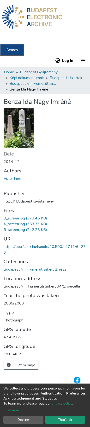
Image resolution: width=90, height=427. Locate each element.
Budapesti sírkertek (66, 77)
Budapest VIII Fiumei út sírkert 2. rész (34, 83)
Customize (11, 410)
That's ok (65, 419)
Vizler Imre (12, 178)
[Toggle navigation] (83, 60)
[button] (58, 61)
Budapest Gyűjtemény (39, 72)
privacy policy (62, 403)
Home (9, 72)
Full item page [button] (23, 365)
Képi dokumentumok (27, 77)
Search (12, 50)
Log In (68, 60)
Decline (23, 419)
